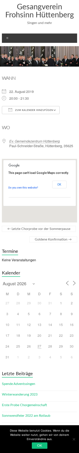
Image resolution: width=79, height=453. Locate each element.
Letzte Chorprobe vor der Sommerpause (38, 229)
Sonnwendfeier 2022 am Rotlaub (26, 415)
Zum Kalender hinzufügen (33, 110)
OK (59, 184)
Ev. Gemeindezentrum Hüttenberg (34, 141)
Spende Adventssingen (18, 384)
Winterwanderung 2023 (19, 394)
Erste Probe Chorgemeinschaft (24, 405)
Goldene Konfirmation (53, 239)
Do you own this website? (23, 187)
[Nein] (74, 439)
